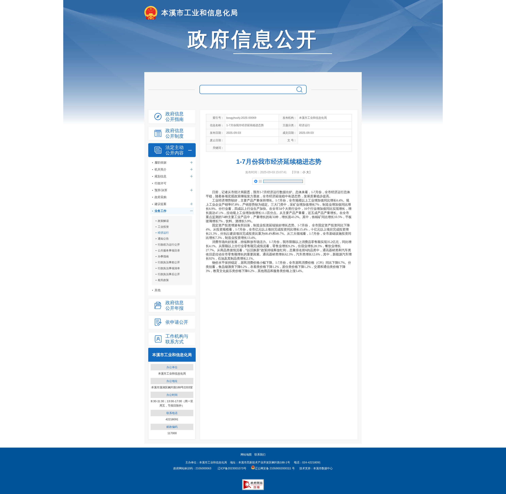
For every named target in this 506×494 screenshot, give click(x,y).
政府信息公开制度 (174, 133)
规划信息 (160, 176)
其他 (157, 290)
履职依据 (160, 162)
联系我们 (259, 454)
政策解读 (163, 220)
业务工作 (160, 211)
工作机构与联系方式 (176, 339)
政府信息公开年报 (174, 305)
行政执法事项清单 (169, 268)
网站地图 (246, 454)
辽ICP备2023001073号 (232, 468)
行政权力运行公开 (169, 244)
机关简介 (160, 169)
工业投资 (163, 226)
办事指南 (163, 256)
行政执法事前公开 (169, 262)
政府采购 (160, 197)
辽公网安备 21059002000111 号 (275, 468)
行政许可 (160, 183)
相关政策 (163, 280)
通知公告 (163, 238)
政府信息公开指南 (174, 116)
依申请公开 (176, 322)
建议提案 (160, 204)
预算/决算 (161, 190)
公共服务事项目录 (169, 250)
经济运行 (163, 232)
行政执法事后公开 (169, 274)
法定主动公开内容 (174, 150)
